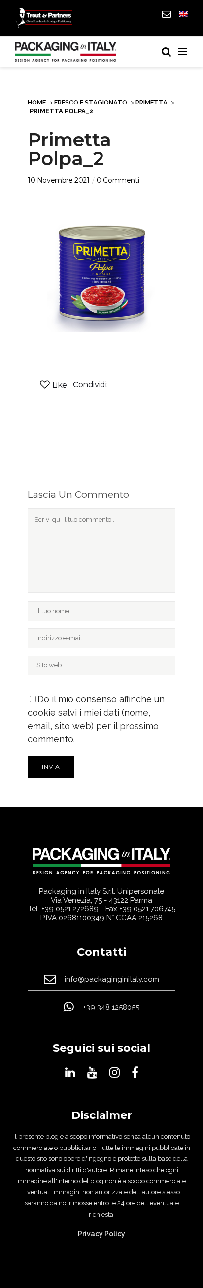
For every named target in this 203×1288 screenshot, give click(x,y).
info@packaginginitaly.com (112, 979)
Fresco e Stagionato (90, 102)
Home (37, 102)
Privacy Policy (101, 1234)
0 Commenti (118, 180)
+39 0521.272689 (70, 909)
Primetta (151, 102)
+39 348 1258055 (111, 1007)
